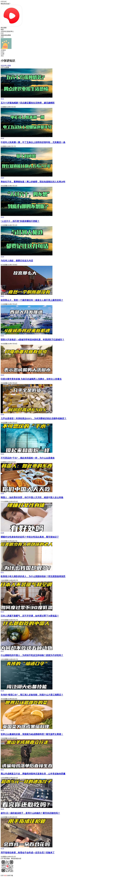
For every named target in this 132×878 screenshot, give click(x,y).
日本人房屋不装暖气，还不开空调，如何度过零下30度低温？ (30, 616)
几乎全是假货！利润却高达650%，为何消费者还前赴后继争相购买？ (33, 418)
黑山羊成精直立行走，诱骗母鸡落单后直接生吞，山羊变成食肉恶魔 (33, 774)
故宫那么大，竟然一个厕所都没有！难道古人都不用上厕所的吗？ (32, 300)
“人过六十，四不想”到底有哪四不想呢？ (20, 221)
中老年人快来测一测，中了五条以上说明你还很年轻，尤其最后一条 (33, 142)
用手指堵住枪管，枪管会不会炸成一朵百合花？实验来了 (28, 852)
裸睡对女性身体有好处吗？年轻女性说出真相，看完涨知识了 (30, 537)
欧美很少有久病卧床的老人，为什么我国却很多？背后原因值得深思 (33, 576)
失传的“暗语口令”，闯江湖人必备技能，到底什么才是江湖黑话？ (32, 695)
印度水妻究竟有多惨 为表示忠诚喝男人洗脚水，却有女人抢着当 (31, 379)
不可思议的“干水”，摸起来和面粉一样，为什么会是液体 (28, 458)
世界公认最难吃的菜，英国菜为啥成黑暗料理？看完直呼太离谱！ (32, 734)
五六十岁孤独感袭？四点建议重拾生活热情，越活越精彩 (28, 103)
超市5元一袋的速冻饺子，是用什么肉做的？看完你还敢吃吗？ (30, 813)
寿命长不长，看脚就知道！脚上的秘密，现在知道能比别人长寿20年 (33, 181)
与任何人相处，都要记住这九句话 (17, 260)
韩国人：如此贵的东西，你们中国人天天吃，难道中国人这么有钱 (32, 497)
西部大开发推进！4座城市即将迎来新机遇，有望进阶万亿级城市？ (32, 339)
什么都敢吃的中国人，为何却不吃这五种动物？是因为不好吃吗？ (32, 655)
